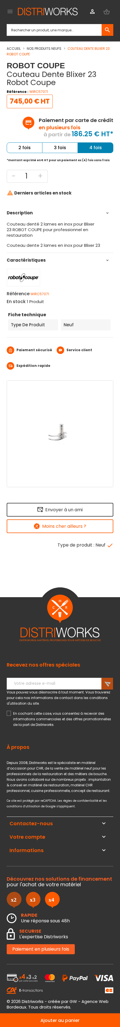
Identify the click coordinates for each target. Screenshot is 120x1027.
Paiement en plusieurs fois (40, 949)
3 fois (60, 147)
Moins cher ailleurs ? (64, 526)
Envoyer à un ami (64, 510)
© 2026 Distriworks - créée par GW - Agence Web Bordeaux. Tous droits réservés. (58, 1004)
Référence (18, 294)
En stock (16, 301)
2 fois (24, 147)
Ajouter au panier (60, 1020)
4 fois (95, 147)
